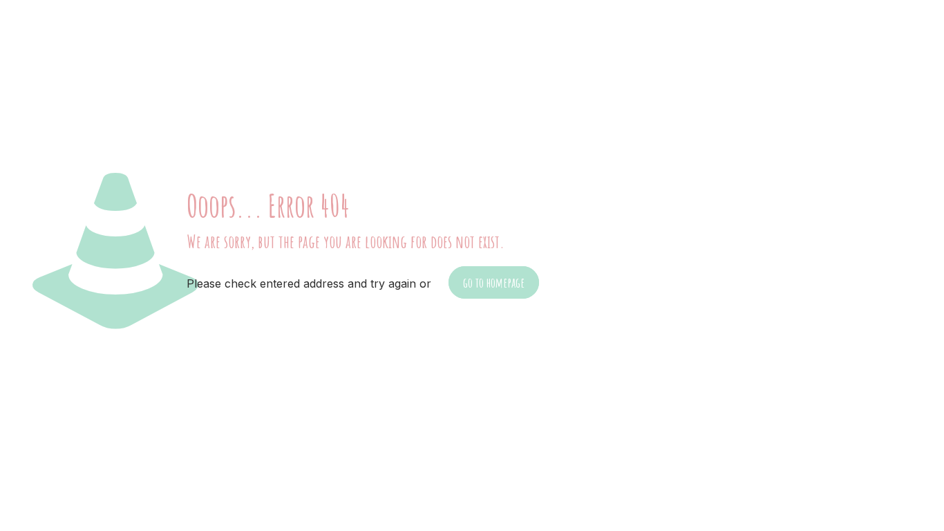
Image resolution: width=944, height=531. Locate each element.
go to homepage (494, 282)
